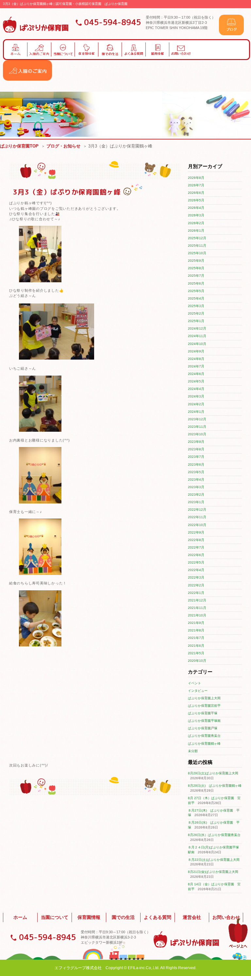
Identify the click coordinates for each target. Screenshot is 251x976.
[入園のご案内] (27, 79)
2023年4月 (196, 479)
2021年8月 (196, 630)
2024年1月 (196, 411)
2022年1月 (196, 593)
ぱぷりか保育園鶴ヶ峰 (204, 743)
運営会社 (192, 917)
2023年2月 (196, 494)
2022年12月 (197, 509)
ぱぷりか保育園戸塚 (202, 728)
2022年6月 (196, 555)
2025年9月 (196, 260)
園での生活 (123, 917)
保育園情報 (88, 917)
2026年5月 (196, 200)
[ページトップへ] (238, 946)
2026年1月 (196, 230)
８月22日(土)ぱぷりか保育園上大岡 (214, 859)
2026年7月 (196, 185)
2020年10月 (197, 660)
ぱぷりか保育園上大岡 (204, 698)
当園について (54, 917)
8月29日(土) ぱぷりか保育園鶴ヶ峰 (215, 785)
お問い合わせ (226, 917)
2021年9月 (196, 623)
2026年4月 (196, 207)
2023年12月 (197, 419)
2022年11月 (197, 517)
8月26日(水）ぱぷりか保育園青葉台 (214, 835)
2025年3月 (196, 306)
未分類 (193, 751)
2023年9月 (196, 441)
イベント (194, 683)
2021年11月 (197, 608)
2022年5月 (196, 562)
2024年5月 (196, 381)
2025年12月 (197, 238)
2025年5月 (196, 291)
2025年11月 (197, 245)
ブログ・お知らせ (63, 146)
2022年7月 (196, 547)
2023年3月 (196, 487)
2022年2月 (196, 585)
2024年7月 (196, 366)
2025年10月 (197, 253)
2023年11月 (197, 426)
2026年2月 (196, 223)
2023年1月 (196, 502)
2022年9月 (196, 532)
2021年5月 (196, 653)
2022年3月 (196, 577)
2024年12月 (197, 328)
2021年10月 (197, 615)
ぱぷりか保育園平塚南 (204, 720)
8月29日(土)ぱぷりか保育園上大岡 (213, 773)
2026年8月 (196, 177)
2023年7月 (196, 456)
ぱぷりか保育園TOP (19, 146)
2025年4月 (196, 298)
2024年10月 (197, 344)
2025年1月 (196, 321)
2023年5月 (196, 472)
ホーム (20, 917)
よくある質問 (157, 917)
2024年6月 (196, 374)
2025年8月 (196, 268)
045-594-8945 (112, 22)
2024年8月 (196, 359)
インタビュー (198, 690)
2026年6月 (196, 192)
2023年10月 (197, 434)
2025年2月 (196, 313)
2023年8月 (196, 449)
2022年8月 (196, 540)
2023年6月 (196, 464)
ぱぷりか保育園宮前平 (204, 705)
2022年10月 (197, 525)
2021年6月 (196, 645)
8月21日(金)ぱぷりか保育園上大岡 (213, 872)
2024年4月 (196, 389)
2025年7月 (196, 275)
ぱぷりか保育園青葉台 (204, 735)
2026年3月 (196, 215)
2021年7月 (196, 638)
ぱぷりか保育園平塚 (202, 713)
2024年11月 (197, 336)
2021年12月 (197, 600)
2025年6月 (196, 283)
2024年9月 (196, 351)
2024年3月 (196, 396)
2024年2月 (196, 404)
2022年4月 (196, 570)
